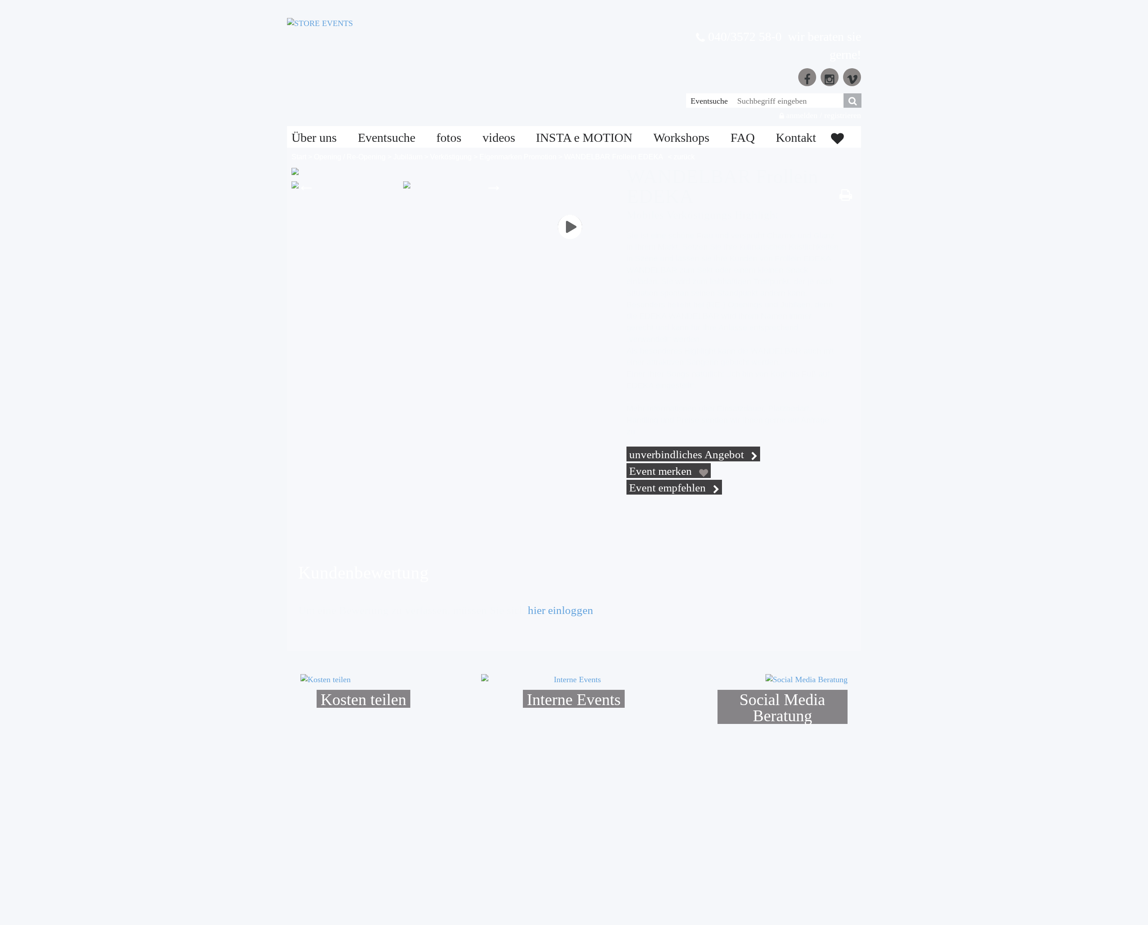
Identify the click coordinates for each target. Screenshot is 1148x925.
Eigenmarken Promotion (518, 157)
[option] (344, 185)
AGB (304, 864)
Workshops (681, 138)
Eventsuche (709, 100)
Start (298, 157)
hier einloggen (560, 610)
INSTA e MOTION (584, 138)
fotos (448, 138)
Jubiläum (407, 157)
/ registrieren (840, 115)
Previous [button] (306, 184)
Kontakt (796, 138)
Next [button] (493, 184)
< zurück (681, 157)
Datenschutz (342, 864)
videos (499, 138)
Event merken (662, 471)
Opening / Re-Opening (350, 157)
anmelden (801, 115)
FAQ (743, 138)
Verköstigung (451, 157)
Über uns (314, 138)
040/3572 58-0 (743, 37)
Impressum (425, 864)
